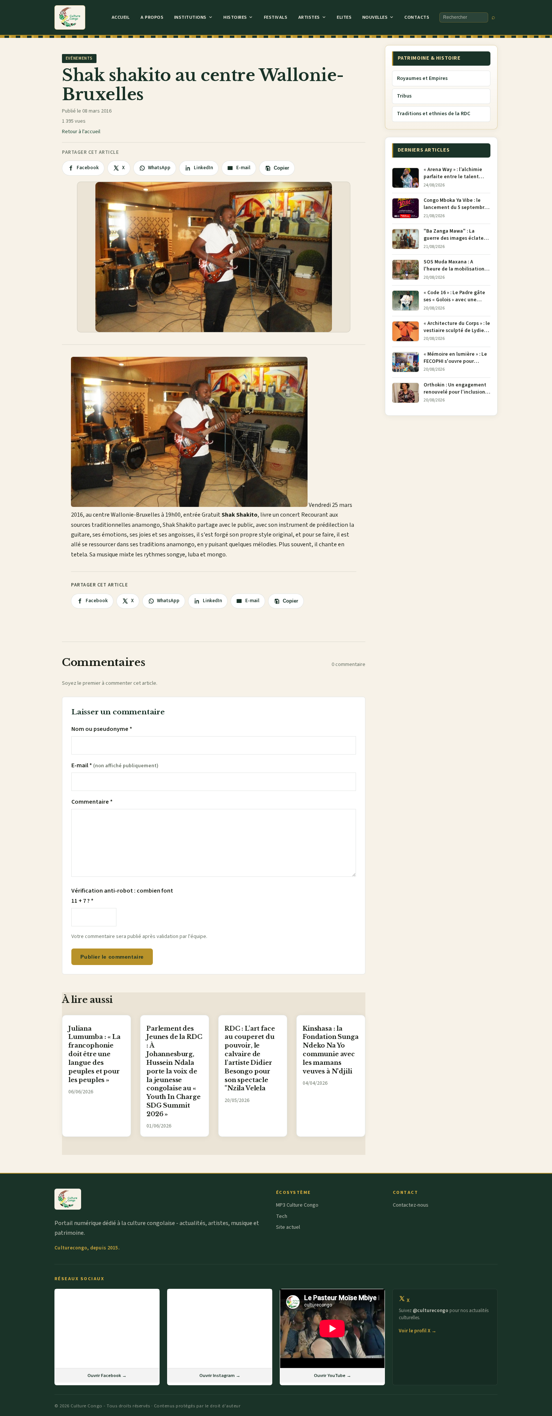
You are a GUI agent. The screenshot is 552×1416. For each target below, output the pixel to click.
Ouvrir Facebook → (107, 1375)
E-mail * (114, 765)
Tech (281, 1216)
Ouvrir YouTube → (332, 1375)
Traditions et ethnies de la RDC (433, 113)
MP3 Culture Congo (297, 1205)
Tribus (404, 96)
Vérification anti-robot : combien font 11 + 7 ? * (122, 896)
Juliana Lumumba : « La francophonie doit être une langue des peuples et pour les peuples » (94, 1054)
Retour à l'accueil (81, 131)
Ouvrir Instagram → (219, 1375)
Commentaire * (92, 802)
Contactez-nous (410, 1205)
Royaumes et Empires (422, 78)
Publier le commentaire (111, 957)
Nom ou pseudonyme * (101, 729)
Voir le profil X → (417, 1330)
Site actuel (288, 1227)
